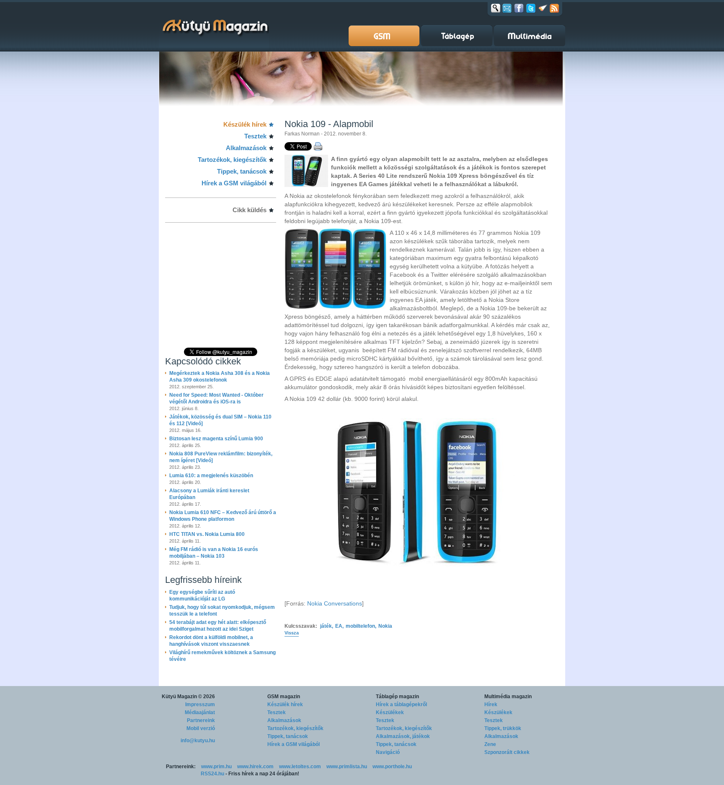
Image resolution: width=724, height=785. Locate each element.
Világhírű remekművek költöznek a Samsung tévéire (222, 656)
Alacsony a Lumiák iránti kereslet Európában (209, 494)
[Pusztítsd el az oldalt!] (543, 8)
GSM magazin (283, 696)
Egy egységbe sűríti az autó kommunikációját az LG (202, 595)
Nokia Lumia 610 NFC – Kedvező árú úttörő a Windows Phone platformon (222, 515)
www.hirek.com (255, 766)
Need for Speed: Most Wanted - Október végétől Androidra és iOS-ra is (216, 398)
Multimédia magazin (508, 696)
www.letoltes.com (300, 766)
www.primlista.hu (346, 766)
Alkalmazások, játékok (403, 736)
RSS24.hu (212, 774)
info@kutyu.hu (198, 740)
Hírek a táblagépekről (401, 704)
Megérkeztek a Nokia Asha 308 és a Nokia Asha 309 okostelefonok (219, 376)
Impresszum (200, 704)
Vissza (291, 632)
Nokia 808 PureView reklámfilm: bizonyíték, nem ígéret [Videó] (220, 457)
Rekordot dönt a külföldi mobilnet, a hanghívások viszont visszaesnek (211, 640)
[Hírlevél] (507, 8)
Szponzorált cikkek (507, 752)
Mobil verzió (200, 728)
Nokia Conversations (334, 603)
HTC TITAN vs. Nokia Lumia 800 (207, 534)
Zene (490, 744)
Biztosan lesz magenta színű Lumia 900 (216, 439)
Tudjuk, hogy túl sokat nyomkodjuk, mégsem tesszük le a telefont (222, 610)
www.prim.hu (216, 766)
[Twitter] (530, 8)
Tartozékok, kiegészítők (232, 159)
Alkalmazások (246, 147)
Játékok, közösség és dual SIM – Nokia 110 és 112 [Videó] (220, 420)
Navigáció (388, 752)
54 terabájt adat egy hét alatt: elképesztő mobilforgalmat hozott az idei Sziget (217, 625)
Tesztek (255, 136)
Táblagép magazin (397, 696)
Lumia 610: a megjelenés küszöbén (211, 475)
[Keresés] (495, 8)
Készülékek (390, 712)
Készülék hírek (244, 124)
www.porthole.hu (392, 766)
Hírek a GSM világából (234, 183)
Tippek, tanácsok (241, 171)
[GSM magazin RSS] (554, 8)
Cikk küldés (249, 209)
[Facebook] (519, 8)
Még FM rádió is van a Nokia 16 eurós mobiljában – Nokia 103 (213, 552)
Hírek (490, 704)
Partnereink (201, 720)
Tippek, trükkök (502, 728)
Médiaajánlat (200, 712)
